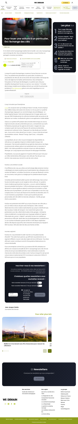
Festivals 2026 (18, 12)
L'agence (75, 7)
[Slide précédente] (45, 351)
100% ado (44, 8)
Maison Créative (65, 398)
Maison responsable (38, 8)
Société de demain (15, 8)
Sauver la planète (2, 7)
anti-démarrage (16, 88)
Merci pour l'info (65, 400)
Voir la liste (26, 299)
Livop (6, 108)
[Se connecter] (72, 3)
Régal (62, 406)
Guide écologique (67, 8)
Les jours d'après (8, 12)
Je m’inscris (39, 378)
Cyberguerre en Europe (29, 12)
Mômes (63, 402)
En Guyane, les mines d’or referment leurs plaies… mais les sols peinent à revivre (66, 53)
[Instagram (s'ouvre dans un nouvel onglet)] (5, 404)
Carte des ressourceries (64, 12)
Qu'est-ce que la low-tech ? (51, 12)
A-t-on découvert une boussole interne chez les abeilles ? (66, 45)
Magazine (58, 7)
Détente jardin (64, 394)
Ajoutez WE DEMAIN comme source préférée (31, 58)
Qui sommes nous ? (52, 419)
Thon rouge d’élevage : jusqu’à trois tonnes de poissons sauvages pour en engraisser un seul (65, 31)
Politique (28, 7)
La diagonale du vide (47, 395)
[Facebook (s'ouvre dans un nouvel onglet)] (11, 404)
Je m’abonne (65, 2)
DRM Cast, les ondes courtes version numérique (66, 60)
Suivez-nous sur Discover (11, 58)
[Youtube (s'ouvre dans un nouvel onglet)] (14, 404)
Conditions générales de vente (21, 419)
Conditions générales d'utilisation (65, 419)
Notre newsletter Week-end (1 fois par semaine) (24, 285)
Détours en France (66, 396)
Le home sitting (45, 414)
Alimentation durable (9, 8)
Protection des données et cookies (39, 422)
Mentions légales (9, 419)
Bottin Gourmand (65, 392)
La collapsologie (45, 404)
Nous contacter (43, 419)
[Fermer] (38, 62)
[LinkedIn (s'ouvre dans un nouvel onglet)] (8, 404)
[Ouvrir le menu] (6, 2)
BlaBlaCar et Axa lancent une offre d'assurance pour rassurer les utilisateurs (24, 345)
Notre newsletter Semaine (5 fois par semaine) (24, 282)
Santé (32, 7)
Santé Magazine (65, 409)
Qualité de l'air (40, 12)
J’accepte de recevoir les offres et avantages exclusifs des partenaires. (28, 294)
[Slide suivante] (50, 351)
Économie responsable (21, 8)
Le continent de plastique (48, 402)
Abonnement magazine (33, 419)
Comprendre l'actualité (49, 8)
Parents (63, 404)
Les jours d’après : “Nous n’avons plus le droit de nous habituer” (65, 38)
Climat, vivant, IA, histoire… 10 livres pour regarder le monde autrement (65, 67)
